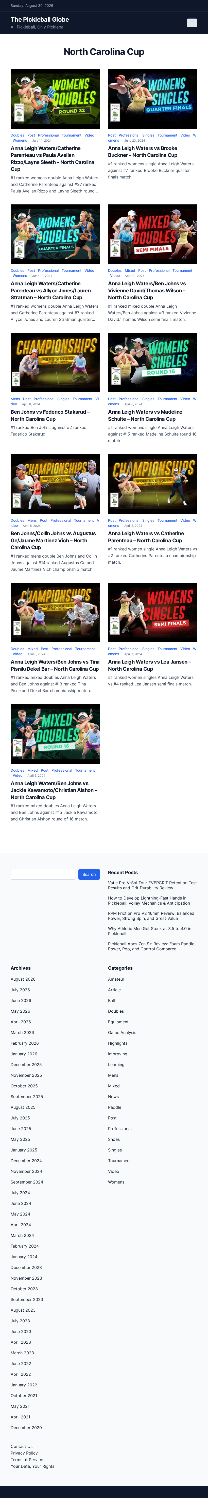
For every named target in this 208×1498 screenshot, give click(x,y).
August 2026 (23, 979)
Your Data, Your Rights (32, 1466)
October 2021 (24, 1395)
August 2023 (23, 1310)
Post (31, 135)
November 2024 (26, 1171)
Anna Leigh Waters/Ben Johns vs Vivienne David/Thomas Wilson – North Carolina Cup (147, 290)
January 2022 (24, 1384)
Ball (111, 1000)
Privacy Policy (24, 1453)
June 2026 (21, 1000)
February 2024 (25, 1246)
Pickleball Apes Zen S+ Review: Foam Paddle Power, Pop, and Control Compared (151, 946)
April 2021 (20, 1416)
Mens (15, 399)
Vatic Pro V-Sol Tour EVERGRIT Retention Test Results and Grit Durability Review (152, 885)
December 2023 (26, 1267)
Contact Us (21, 1446)
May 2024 (20, 1214)
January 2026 (24, 1053)
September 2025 (27, 1096)
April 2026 (21, 1021)
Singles (148, 135)
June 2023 (21, 1331)
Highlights (117, 1043)
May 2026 (20, 1011)
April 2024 (21, 1224)
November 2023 (26, 1278)
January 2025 (24, 1149)
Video (89, 135)
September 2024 (27, 1182)
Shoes (114, 1139)
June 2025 (21, 1128)
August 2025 (23, 1107)
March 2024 (22, 1235)
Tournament (71, 135)
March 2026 (22, 1032)
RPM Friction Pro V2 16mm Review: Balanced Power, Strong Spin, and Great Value (151, 916)
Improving (117, 1053)
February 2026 (25, 1043)
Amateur (116, 979)
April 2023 (21, 1342)
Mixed (130, 270)
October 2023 (24, 1288)
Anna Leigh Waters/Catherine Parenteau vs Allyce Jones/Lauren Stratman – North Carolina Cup (51, 290)
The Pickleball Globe (40, 19)
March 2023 (22, 1352)
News (113, 1096)
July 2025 (20, 1117)
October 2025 (24, 1085)
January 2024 (24, 1256)
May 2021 (20, 1406)
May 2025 (20, 1139)
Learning (116, 1064)
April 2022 (21, 1374)
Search (89, 874)
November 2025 (26, 1075)
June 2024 (21, 1203)
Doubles (17, 135)
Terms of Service (27, 1459)
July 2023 (20, 1320)
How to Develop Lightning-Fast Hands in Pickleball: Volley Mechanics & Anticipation (149, 900)
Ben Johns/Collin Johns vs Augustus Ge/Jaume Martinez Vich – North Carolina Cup (53, 540)
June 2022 (21, 1363)
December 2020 (26, 1427)
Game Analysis (122, 1032)
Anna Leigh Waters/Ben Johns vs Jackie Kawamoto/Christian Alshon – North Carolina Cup (54, 790)
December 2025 (26, 1064)
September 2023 (27, 1299)
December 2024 (26, 1160)
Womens (20, 140)
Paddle (114, 1107)
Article (114, 989)
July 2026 (20, 989)
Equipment (118, 1021)
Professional (48, 135)
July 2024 (20, 1192)
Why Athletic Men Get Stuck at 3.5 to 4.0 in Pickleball (149, 931)
